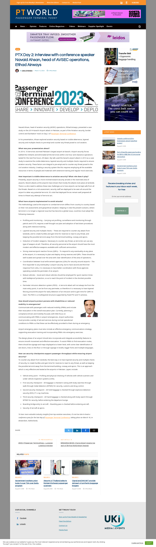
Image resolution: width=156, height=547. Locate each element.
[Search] (139, 26)
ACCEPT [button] (149, 543)
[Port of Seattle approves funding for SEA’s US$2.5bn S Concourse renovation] (108, 155)
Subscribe (135, 2)
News (22, 26)
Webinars (82, 26)
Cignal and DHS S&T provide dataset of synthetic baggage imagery (85, 483)
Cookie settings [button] (137, 543)
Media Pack (77, 2)
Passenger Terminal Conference (63, 133)
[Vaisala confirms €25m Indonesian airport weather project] (108, 141)
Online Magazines (56, 26)
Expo (17, 49)
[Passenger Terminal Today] (38, 14)
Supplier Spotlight (96, 26)
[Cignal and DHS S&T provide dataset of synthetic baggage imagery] (85, 467)
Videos (72, 26)
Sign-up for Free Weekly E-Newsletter (30, 2)
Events (109, 26)
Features (43, 26)
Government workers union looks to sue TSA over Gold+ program (27, 483)
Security (18, 477)
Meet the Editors (53, 2)
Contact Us (66, 2)
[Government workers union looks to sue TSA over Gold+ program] (28, 467)
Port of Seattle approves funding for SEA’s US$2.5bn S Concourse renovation (129, 154)
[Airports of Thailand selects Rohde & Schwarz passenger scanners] (57, 467)
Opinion (33, 26)
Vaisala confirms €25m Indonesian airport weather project (127, 141)
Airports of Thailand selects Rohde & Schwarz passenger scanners (56, 483)
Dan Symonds (27, 70)
